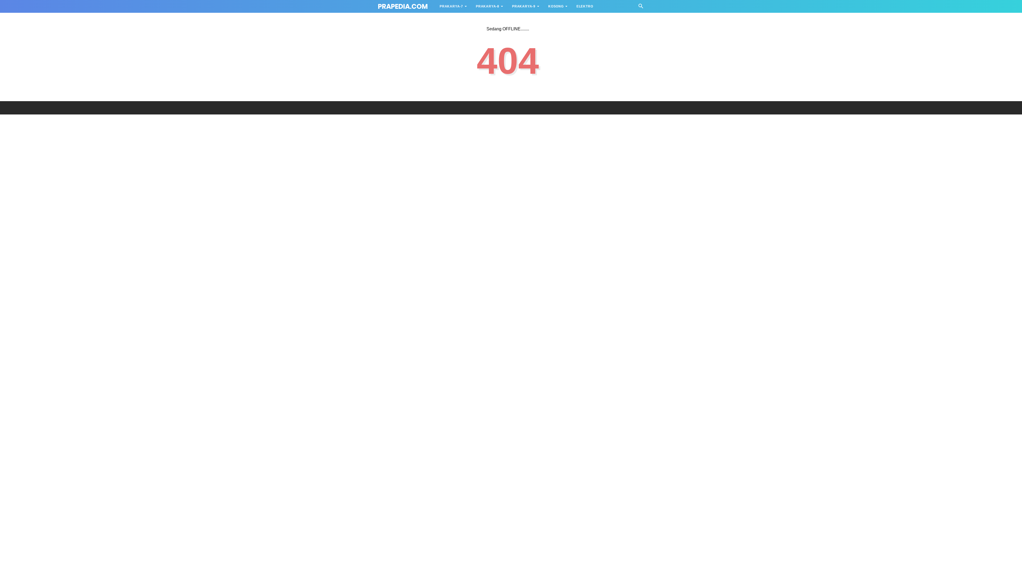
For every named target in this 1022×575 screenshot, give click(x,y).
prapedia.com (403, 6)
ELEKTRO (584, 6)
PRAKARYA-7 (451, 6)
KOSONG (556, 6)
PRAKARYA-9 (523, 6)
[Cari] (641, 7)
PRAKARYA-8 (487, 6)
